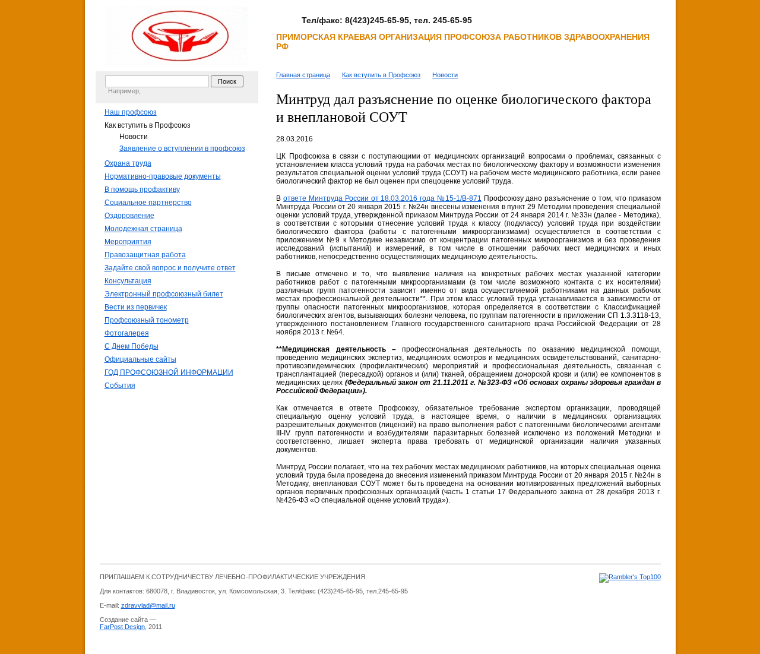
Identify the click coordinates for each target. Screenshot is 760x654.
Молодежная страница (143, 229)
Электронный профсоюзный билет (163, 294)
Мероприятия (127, 242)
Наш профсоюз (130, 112)
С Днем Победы (131, 346)
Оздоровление (129, 215)
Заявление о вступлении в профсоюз (182, 148)
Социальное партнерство (148, 202)
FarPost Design (122, 626)
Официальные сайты (140, 359)
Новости (133, 136)
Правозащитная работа (145, 255)
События (119, 385)
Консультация (127, 281)
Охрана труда (127, 163)
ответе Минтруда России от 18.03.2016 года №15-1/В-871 (382, 198)
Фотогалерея (126, 333)
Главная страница (303, 74)
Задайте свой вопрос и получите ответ (170, 268)
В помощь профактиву (142, 189)
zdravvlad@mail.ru (148, 605)
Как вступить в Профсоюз (147, 125)
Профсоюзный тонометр (146, 320)
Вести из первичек (135, 307)
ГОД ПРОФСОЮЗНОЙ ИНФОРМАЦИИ (168, 372)
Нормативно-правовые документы (162, 176)
